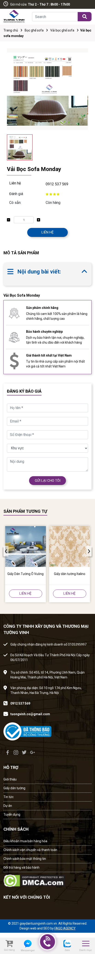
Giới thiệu (10, 779)
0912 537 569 (57, 184)
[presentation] (6, 551)
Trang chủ (10, 30)
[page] (7, 752)
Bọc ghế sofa (34, 30)
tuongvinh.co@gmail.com (30, 714)
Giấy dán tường (14, 788)
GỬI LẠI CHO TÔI (47, 481)
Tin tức (8, 797)
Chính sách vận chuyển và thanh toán (30, 850)
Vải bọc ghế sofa (62, 30)
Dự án (7, 806)
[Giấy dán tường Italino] (69, 546)
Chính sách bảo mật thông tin (24, 859)
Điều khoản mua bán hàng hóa (25, 841)
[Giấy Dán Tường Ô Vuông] (25, 546)
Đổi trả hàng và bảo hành (21, 867)
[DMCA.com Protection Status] (34, 879)
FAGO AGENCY (65, 928)
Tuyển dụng (11, 814)
